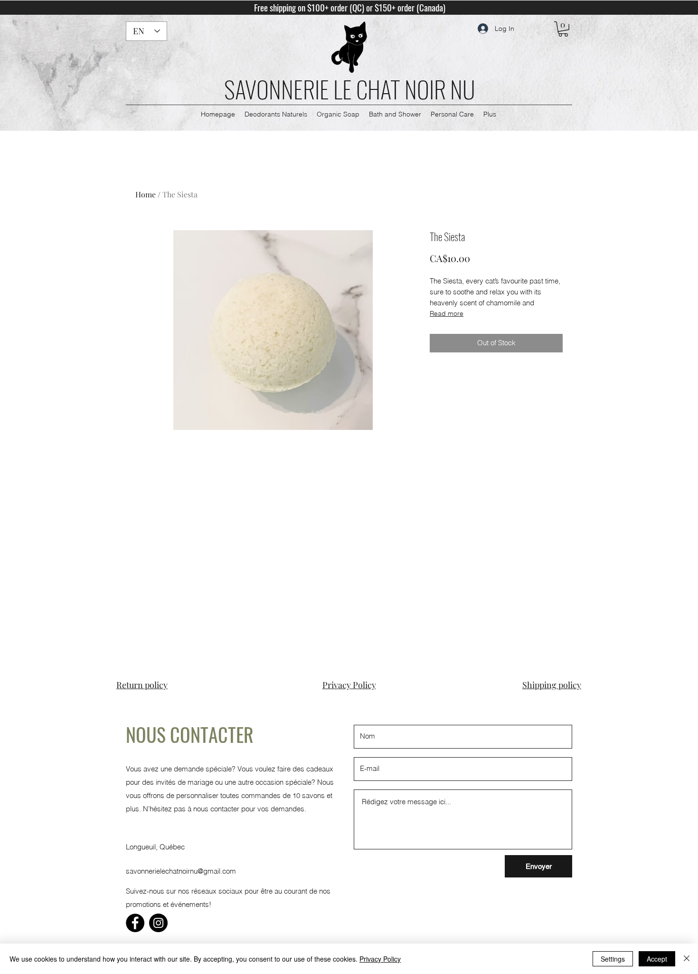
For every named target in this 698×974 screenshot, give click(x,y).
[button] (563, 29)
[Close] (686, 958)
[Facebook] (135, 923)
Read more (446, 313)
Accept (657, 959)
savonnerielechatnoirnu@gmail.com (181, 871)
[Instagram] (158, 923)
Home (145, 194)
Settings (613, 959)
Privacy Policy (380, 959)
